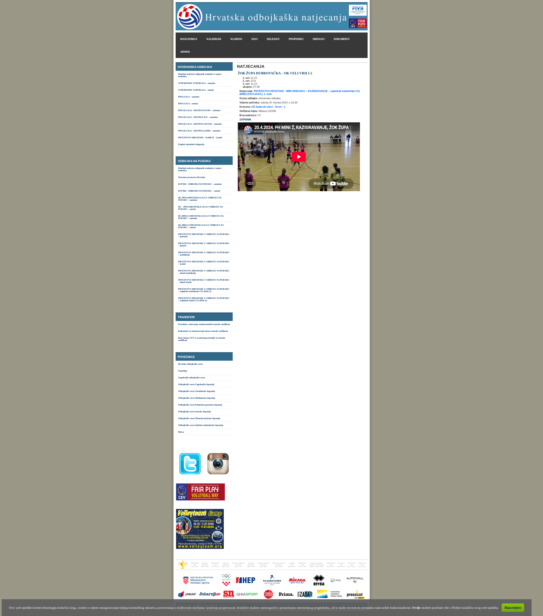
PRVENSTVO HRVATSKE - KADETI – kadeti (200, 137)
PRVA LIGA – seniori (188, 103)
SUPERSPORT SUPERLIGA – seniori (196, 90)
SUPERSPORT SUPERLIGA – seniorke (196, 83)
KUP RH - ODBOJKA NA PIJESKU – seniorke (200, 184)
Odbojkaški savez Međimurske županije (196, 398)
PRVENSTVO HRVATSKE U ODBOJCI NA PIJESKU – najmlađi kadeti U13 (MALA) (203, 299)
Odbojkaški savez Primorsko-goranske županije (200, 405)
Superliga (182, 371)
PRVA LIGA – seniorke (188, 97)
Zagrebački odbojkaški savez (191, 377)
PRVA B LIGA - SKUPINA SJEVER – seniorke (200, 124)
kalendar (214, 39)
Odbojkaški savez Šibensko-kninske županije (199, 418)
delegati (273, 39)
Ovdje (416, 607)
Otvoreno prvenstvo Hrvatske (191, 177)
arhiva (185, 51)
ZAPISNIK (245, 119)
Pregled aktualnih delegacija (191, 144)
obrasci (319, 39)
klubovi (236, 39)
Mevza (181, 432)
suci (254, 39)
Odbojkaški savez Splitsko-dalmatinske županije (200, 425)
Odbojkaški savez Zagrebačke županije (196, 384)
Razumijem (513, 607)
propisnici (296, 39)
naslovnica (188, 39)
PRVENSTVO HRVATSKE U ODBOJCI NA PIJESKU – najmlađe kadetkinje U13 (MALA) (203, 290)
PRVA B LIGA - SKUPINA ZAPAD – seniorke (199, 131)
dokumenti (341, 39)
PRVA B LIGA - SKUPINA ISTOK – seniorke (199, 110)
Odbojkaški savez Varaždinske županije (196, 391)
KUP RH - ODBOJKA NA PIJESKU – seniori (199, 191)
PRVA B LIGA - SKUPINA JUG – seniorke (198, 117)
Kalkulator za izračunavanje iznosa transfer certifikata (203, 331)
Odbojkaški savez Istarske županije (194, 411)
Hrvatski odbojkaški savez (190, 364)
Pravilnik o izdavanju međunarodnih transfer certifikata (204, 324)
